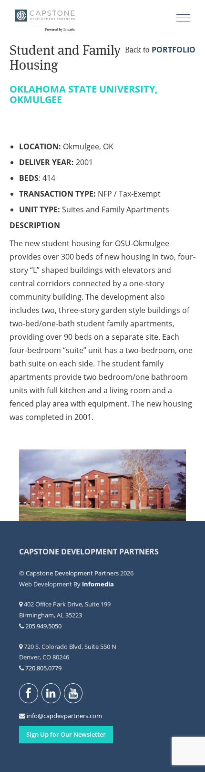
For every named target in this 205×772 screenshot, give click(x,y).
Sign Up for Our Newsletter (66, 734)
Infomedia (98, 584)
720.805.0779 (43, 668)
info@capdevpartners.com (32, 715)
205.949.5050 (43, 626)
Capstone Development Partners (45, 21)
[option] (102, 485)
